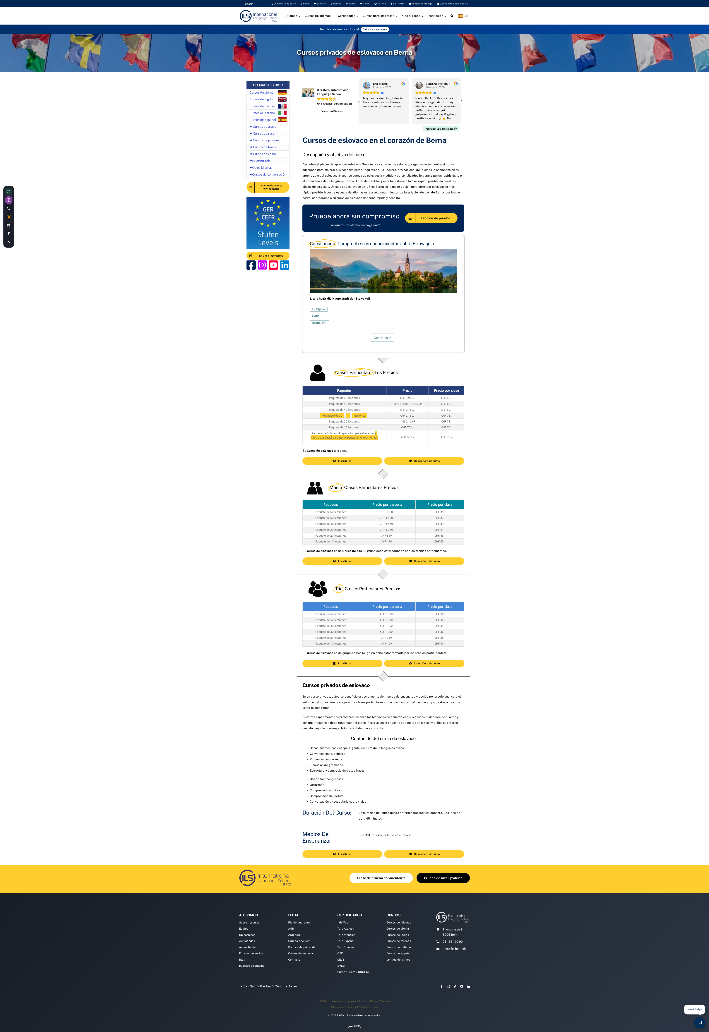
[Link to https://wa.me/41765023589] (8, 191)
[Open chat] (699, 1022)
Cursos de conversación (269, 174)
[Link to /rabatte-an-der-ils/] (8, 225)
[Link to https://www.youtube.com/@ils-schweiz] (273, 265)
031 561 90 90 (453, 941)
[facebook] (441, 986)
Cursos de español (262, 120)
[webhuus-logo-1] (354, 1026)
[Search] (452, 16)
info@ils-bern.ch (454, 948)
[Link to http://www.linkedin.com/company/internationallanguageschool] (284, 265)
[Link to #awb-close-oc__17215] (8, 241)
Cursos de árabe (264, 126)
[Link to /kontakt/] (8, 216)
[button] (461, 101)
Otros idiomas (262, 167)
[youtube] (461, 986)
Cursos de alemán (262, 92)
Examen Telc (261, 161)
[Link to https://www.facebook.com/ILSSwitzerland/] (251, 265)
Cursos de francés (262, 106)
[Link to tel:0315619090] (8, 208)
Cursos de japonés (265, 140)
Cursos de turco (264, 147)
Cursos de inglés (261, 99)
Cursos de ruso (263, 133)
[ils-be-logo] (266, 869)
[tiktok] (454, 986)
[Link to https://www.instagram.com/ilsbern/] (262, 265)
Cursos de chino (264, 154)
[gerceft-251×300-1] (268, 198)
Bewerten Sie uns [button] (331, 111)
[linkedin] (468, 986)
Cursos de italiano (262, 113)
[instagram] (448, 986)
